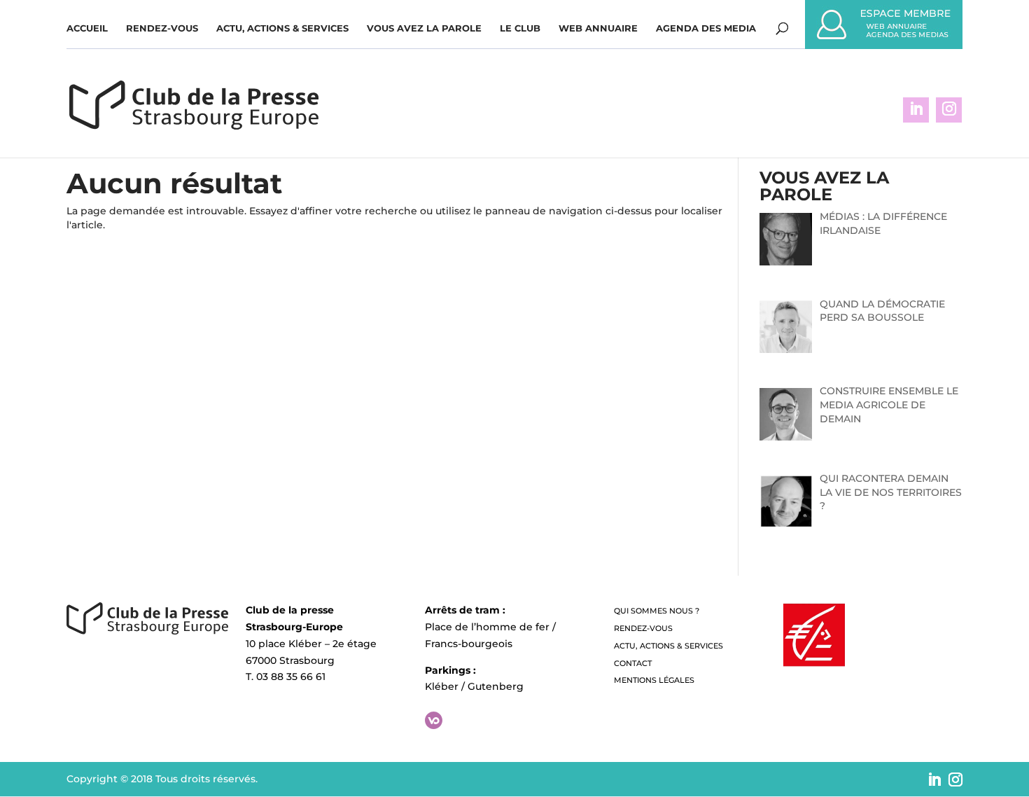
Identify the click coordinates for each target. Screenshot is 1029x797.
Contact (633, 663)
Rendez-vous (162, 28)
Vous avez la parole (424, 28)
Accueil (87, 28)
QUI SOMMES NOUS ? (656, 611)
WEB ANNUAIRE (598, 28)
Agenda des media (706, 28)
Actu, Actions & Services (282, 28)
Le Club (520, 28)
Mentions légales (654, 680)
